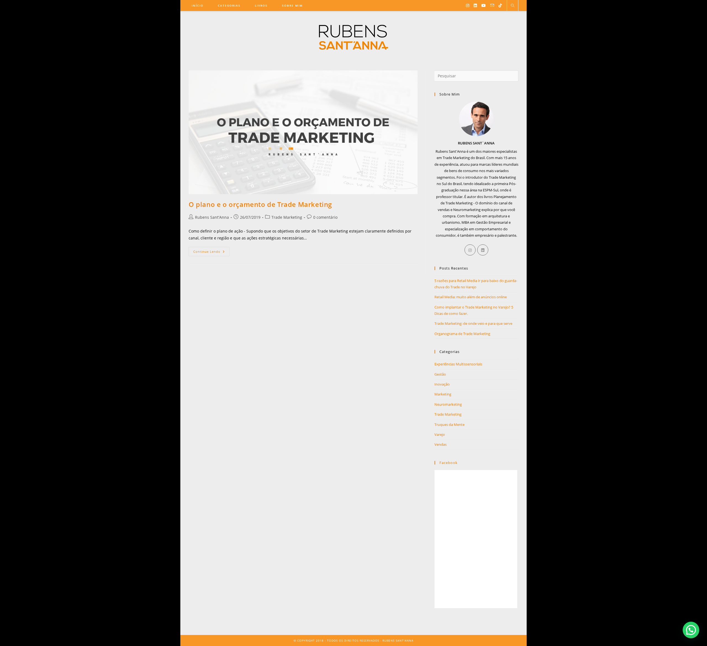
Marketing (442, 394)
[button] (691, 630)
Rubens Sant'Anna (212, 217)
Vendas (440, 444)
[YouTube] (483, 5)
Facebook (448, 462)
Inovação (442, 384)
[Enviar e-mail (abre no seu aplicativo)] (492, 5)
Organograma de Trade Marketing (462, 333)
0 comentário (325, 217)
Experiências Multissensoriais (458, 364)
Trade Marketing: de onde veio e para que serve (473, 323)
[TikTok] (500, 5)
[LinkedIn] (475, 5)
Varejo (439, 434)
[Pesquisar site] (512, 6)
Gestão (440, 374)
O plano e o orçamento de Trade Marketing (260, 204)
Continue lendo (211, 250)
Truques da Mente (449, 424)
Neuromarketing (448, 404)
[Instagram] (467, 5)
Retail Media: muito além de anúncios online (470, 296)
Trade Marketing (286, 217)
